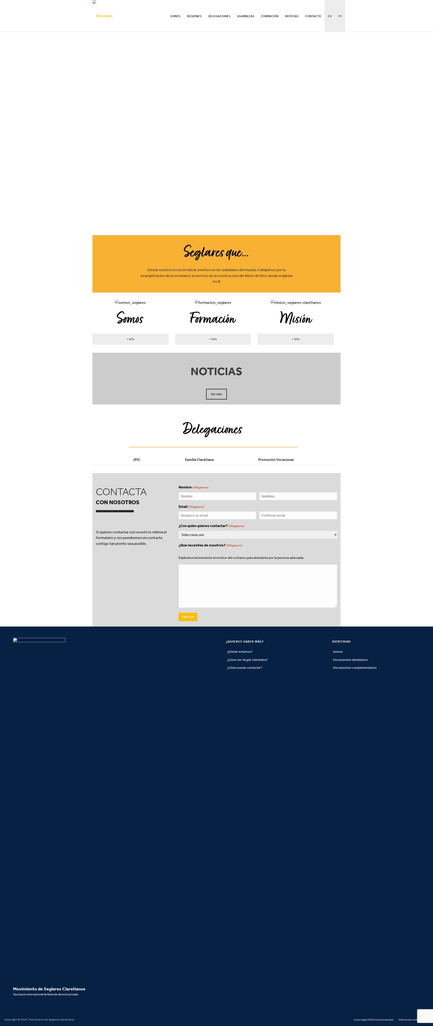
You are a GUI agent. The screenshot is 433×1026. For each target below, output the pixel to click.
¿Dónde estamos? (239, 652)
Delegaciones (219, 16)
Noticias (292, 16)
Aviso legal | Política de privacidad (373, 1019)
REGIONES (194, 16)
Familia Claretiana (199, 459)
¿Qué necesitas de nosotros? (210, 545)
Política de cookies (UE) (412, 1019)
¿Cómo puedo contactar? (244, 668)
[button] (130, 339)
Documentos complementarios (355, 668)
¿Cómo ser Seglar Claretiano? (247, 660)
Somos (175, 16)
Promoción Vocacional (276, 459)
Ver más (216, 394)
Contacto (313, 16)
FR (340, 16)
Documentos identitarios (350, 660)
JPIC (136, 459)
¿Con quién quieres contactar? (211, 526)
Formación (269, 16)
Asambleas (245, 16)
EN (330, 16)
